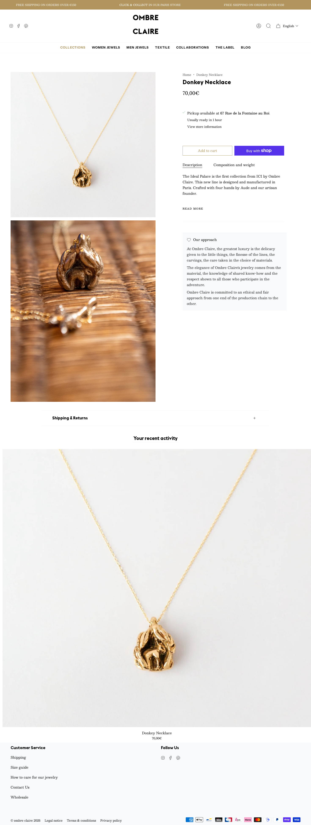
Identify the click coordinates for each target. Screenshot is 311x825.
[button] (290, 26)
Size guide (19, 767)
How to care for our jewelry (34, 777)
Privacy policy (111, 820)
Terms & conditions (81, 820)
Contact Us (20, 787)
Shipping (18, 757)
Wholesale (19, 797)
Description (192, 165)
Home (187, 74)
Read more (193, 208)
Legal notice (54, 820)
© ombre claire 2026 (25, 820)
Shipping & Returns (70, 417)
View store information (204, 127)
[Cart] (278, 26)
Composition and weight (234, 165)
